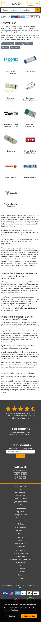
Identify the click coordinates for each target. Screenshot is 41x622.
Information (20, 550)
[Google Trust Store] (5, 17)
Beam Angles (20, 562)
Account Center (20, 509)
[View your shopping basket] (37, 3)
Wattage (29, 44)
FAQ (20, 566)
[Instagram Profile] (16, 477)
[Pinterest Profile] (20, 477)
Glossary (20, 575)
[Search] (37, 10)
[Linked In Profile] (25, 473)
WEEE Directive (20, 569)
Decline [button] (12, 616)
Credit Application (20, 527)
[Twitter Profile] (15, 473)
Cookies (20, 540)
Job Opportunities (20, 502)
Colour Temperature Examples (20, 559)
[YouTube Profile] (18, 473)
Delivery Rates (20, 495)
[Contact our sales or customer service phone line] (30, 3)
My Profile (20, 512)
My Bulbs (20, 524)
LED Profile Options (20, 556)
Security (20, 537)
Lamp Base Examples (20, 553)
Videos (20, 578)
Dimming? (5, 47)
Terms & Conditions (20, 499)
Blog (20, 489)
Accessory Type (20, 44)
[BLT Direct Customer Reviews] (21, 408)
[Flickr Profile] (24, 477)
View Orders (20, 518)
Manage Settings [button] (11, 610)
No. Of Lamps (15, 47)
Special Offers (20, 572)
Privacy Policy (20, 546)
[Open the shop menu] (4, 3)
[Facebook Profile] (22, 473)
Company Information (20, 486)
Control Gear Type (7, 44)
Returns (20, 533)
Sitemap (20, 505)
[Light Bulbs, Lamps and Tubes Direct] (17, 3)
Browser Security (20, 543)
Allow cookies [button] (29, 616)
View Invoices (20, 521)
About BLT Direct (20, 492)
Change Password (20, 515)
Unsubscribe (20, 530)
